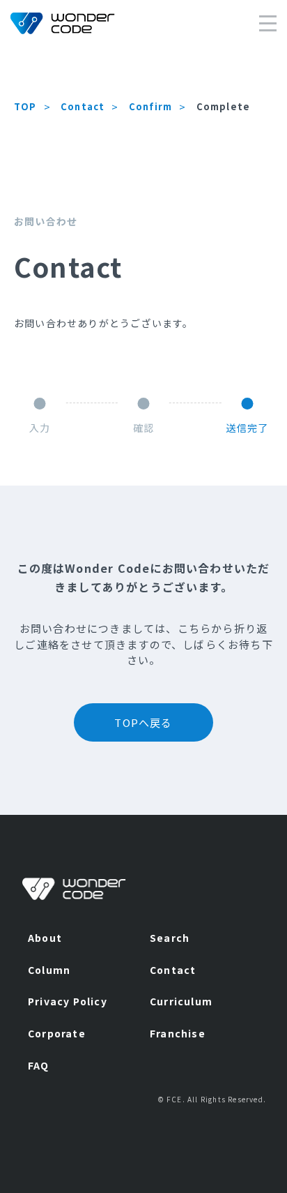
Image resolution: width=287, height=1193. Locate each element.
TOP (25, 106)
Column (49, 970)
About (45, 938)
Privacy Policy (67, 1001)
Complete (223, 106)
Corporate (57, 1033)
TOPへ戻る (143, 722)
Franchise (177, 1033)
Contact (82, 106)
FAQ (38, 1065)
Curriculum (181, 1001)
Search (169, 938)
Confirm (150, 106)
